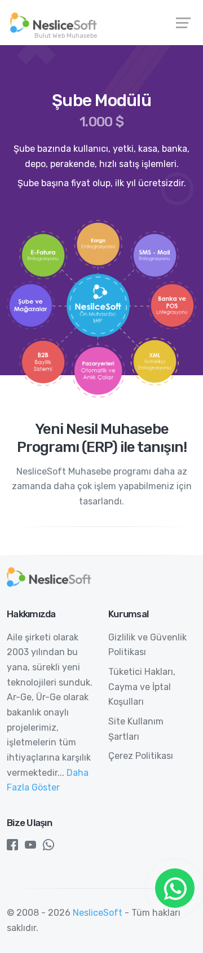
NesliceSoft (97, 912)
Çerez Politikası (140, 755)
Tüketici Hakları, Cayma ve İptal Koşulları (141, 686)
